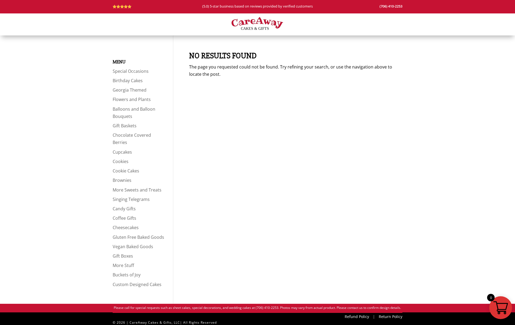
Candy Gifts (124, 209)
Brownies (122, 180)
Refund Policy (357, 317)
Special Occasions (131, 71)
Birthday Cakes (128, 81)
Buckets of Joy (127, 275)
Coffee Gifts (124, 218)
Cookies (120, 161)
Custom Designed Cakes (137, 284)
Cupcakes (122, 152)
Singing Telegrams (131, 199)
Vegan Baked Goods (133, 247)
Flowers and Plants (132, 99)
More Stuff (123, 265)
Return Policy (390, 317)
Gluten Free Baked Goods (138, 237)
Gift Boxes (123, 256)
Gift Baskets (125, 126)
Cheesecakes (126, 227)
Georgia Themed (129, 90)
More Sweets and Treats (137, 190)
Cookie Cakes (126, 171)
